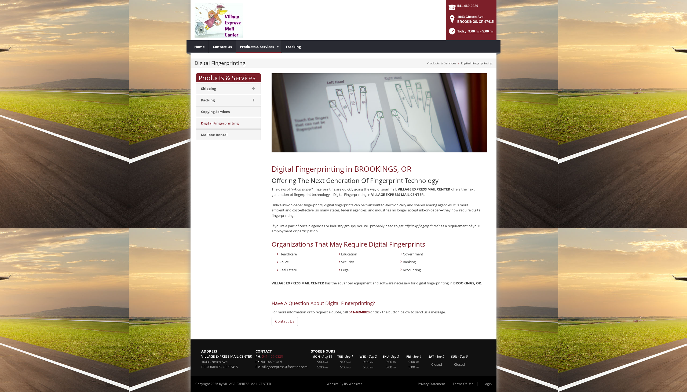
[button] (471, 33)
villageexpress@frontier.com (285, 366)
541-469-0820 (467, 6)
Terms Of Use (463, 384)
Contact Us (284, 321)
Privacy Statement (431, 384)
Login (488, 384)
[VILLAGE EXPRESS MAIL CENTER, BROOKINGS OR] (219, 20)
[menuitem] (200, 46)
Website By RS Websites (344, 384)
